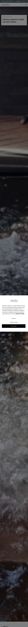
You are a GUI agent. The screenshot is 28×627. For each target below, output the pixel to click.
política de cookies (20, 313)
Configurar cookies (14, 322)
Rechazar (14, 318)
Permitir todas (14, 326)
